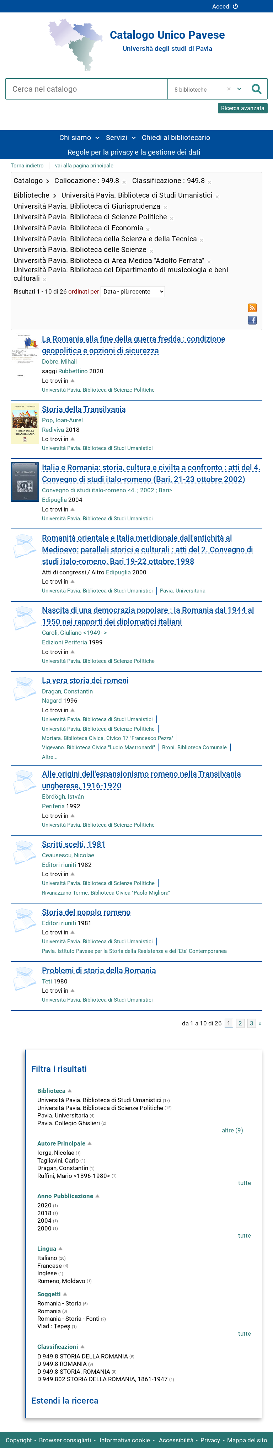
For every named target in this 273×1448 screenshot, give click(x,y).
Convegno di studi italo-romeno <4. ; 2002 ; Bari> (107, 490)
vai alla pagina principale (84, 165)
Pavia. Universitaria (182, 591)
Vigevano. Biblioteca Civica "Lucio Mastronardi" (98, 747)
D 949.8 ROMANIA (62, 1363)
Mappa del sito (247, 1440)
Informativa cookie (125, 1440)
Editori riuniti (59, 864)
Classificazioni (57, 1346)
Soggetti (49, 1294)
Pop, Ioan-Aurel (62, 420)
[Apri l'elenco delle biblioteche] (239, 89)
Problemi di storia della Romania (99, 970)
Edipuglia (55, 499)
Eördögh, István (63, 796)
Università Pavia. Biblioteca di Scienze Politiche (98, 390)
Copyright (19, 1440)
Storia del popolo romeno (86, 912)
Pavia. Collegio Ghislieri (68, 1123)
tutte (244, 1182)
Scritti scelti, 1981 (74, 844)
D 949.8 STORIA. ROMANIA (73, 1371)
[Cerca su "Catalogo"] (86, 89)
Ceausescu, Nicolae (68, 855)
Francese (49, 1265)
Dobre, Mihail (59, 361)
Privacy (210, 1440)
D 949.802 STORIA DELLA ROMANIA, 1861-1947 (102, 1379)
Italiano (47, 1257)
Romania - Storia (59, 1303)
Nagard (52, 700)
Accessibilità (176, 1440)
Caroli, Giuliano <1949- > (74, 632)
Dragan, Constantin (67, 691)
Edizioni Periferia (65, 642)
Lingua (46, 1248)
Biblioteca (51, 1090)
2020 (44, 1205)
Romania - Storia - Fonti (68, 1318)
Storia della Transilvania (84, 409)
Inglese (47, 1273)
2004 (44, 1220)
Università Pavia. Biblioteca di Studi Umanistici (97, 448)
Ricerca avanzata (242, 108)
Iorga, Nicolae (55, 1152)
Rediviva (53, 429)
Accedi (221, 6)
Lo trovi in (55, 380)
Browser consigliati (65, 1440)
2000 (44, 1228)
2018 (44, 1213)
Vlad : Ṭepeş (53, 1326)
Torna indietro (27, 165)
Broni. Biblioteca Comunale (194, 747)
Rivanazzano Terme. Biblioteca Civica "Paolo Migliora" (106, 893)
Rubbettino (73, 371)
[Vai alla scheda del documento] (25, 355)
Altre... (50, 757)
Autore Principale (61, 1143)
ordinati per (83, 291)
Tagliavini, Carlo (58, 1160)
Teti (47, 981)
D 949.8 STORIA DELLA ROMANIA (82, 1356)
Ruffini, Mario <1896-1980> (73, 1175)
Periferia (54, 806)
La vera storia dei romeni (85, 680)
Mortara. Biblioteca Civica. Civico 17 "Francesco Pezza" (107, 738)
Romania (49, 1311)
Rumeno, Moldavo (61, 1281)
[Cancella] (229, 89)
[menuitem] (79, 137)
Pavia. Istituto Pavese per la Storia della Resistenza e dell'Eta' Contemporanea (134, 951)
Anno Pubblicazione (65, 1196)
